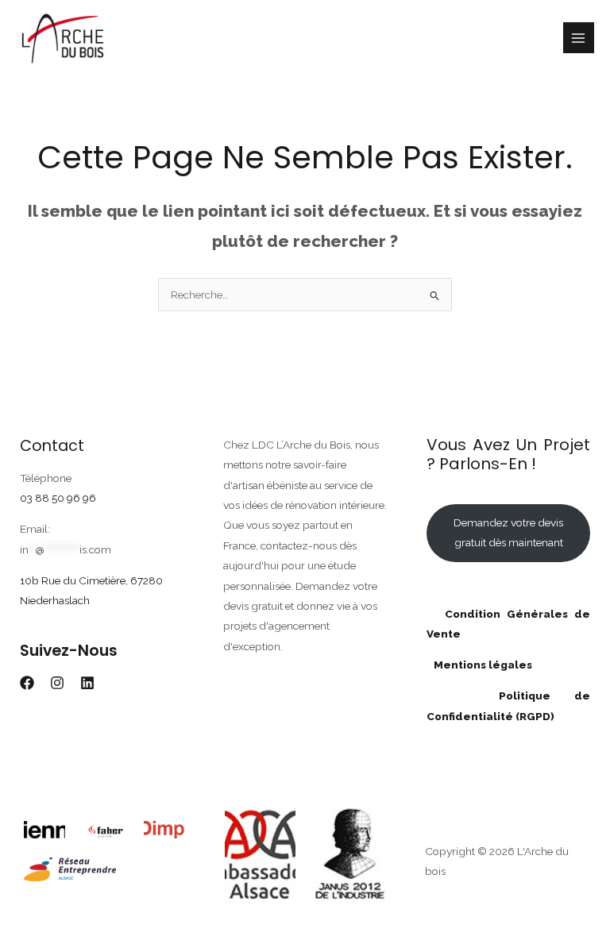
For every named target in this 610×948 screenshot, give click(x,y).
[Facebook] (27, 683)
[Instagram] (57, 683)
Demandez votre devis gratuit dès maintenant (508, 532)
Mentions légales (479, 664)
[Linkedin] (87, 683)
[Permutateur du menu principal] (578, 37)
